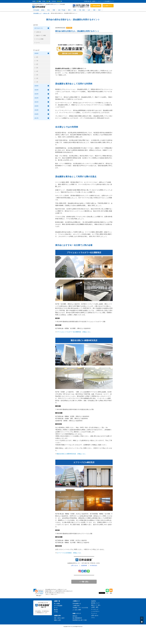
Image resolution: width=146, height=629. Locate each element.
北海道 (42, 10)
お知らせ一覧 (46, 13)
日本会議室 (36, 10)
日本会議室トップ (37, 13)
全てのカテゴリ (39, 28)
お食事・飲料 (94, 607)
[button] (38, 591)
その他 (56, 611)
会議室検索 (84, 565)
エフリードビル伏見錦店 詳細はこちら (69, 553)
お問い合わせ (74, 565)
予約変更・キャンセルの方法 (80, 607)
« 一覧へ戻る (84, 581)
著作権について (95, 603)
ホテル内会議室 (58, 605)
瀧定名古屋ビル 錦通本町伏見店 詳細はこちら (71, 453)
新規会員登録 (96, 5)
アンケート (94, 613)
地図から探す (57, 620)
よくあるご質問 (77, 609)
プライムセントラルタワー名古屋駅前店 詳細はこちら (74, 332)
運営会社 (75, 616)
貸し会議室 (57, 603)
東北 (48, 10)
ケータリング (94, 609)
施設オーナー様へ (96, 605)
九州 (89, 10)
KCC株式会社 (93, 565)
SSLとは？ (38, 595)
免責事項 (93, 601)
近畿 (74, 10)
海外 (99, 10)
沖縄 (94, 10)
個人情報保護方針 (77, 618)
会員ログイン (108, 5)
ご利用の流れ (76, 605)
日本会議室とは (77, 603)
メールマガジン (95, 611)
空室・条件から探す (59, 618)
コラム (93, 617)
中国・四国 (82, 10)
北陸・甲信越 (61, 10)
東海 (69, 10)
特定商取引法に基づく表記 (80, 620)
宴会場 (56, 609)
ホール (56, 607)
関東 (54, 10)
